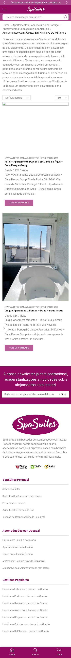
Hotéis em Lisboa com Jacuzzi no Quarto (25, 589)
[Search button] (65, 17)
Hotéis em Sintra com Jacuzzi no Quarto (24, 603)
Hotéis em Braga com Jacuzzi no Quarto (24, 617)
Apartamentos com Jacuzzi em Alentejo (26, 28)
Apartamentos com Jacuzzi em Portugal (36, 25)
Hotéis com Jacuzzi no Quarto (19, 540)
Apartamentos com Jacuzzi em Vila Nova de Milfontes (31, 158)
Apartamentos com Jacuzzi (17, 547)
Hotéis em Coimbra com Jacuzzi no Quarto (26, 624)
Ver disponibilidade (19, 203)
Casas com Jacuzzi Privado (17, 554)
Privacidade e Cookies (14, 503)
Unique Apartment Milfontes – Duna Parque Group (34, 310)
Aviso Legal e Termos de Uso (18, 510)
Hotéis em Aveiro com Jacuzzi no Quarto (25, 610)
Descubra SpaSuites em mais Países (22, 496)
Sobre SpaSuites (11, 489)
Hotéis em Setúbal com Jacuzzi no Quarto (25, 631)
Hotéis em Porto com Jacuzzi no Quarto (24, 596)
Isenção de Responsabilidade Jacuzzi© (23, 517)
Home (6, 25)
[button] (4, 2)
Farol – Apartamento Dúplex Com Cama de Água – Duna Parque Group (34, 163)
